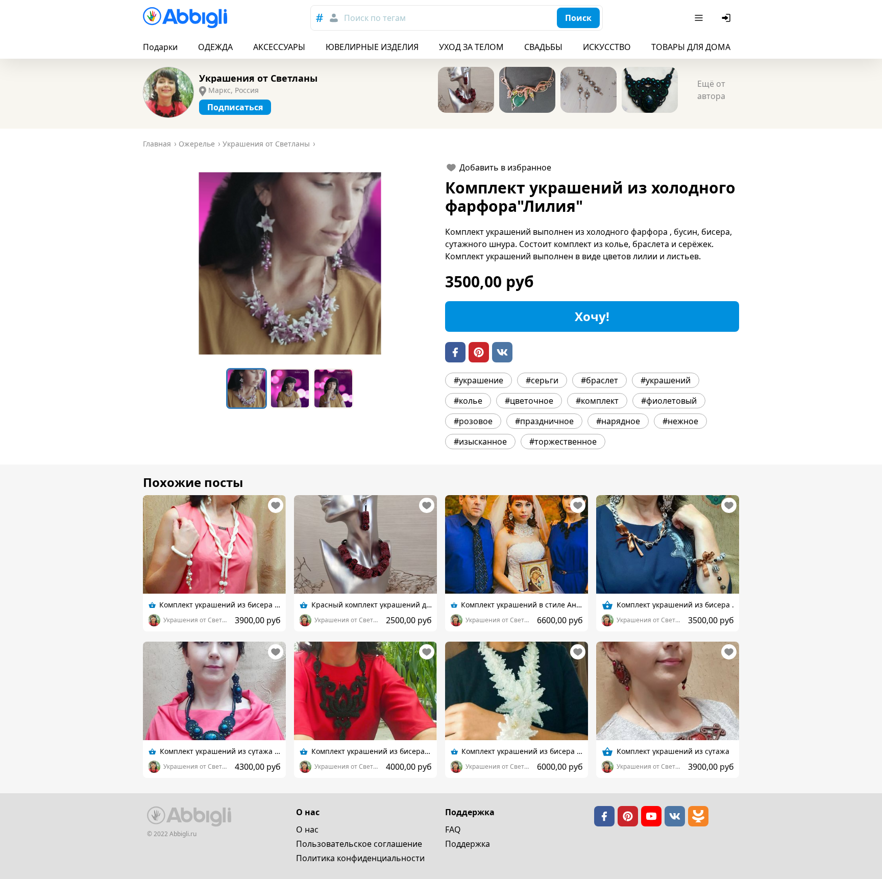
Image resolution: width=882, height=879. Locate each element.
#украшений (666, 380)
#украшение (478, 380)
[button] (290, 263)
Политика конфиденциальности (360, 858)
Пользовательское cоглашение (359, 843)
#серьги (542, 380)
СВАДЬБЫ (543, 47)
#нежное (680, 421)
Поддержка (467, 843)
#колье (468, 400)
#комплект (597, 400)
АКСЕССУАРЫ (279, 47)
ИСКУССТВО (607, 47)
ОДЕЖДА (215, 47)
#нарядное (618, 421)
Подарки (160, 47)
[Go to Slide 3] (333, 388)
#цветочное (529, 400)
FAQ (453, 829)
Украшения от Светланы (258, 78)
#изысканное (480, 441)
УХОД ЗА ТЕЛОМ (471, 47)
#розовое (473, 421)
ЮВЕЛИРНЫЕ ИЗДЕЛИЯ (372, 47)
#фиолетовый (669, 400)
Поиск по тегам (375, 17)
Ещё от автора (711, 90)
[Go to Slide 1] (246, 388)
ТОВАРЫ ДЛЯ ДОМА (690, 47)
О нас (307, 829)
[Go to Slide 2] (290, 388)
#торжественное (563, 441)
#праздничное (544, 421)
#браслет (599, 380)
